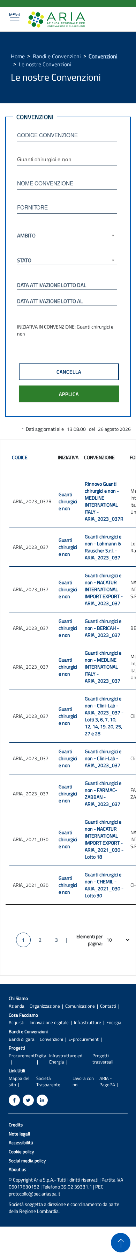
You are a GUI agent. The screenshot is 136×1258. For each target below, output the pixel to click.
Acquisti (16, 1022)
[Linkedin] (42, 1100)
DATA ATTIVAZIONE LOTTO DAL (51, 285)
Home (18, 56)
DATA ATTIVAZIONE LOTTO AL (50, 301)
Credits (16, 1124)
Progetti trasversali (102, 1058)
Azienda (16, 1006)
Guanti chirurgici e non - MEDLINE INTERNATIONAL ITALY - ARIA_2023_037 (103, 666)
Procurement (22, 1055)
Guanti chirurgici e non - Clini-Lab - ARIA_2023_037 (103, 758)
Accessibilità (21, 1142)
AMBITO (26, 235)
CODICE (20, 457)
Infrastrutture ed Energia (65, 1058)
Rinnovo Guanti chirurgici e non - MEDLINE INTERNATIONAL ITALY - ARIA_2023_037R (104, 501)
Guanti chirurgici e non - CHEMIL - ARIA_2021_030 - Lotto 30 (104, 885)
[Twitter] (28, 1100)
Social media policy (27, 1160)
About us (17, 1169)
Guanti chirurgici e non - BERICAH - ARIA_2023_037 (103, 628)
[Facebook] (14, 1100)
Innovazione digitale (49, 1022)
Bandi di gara (22, 1039)
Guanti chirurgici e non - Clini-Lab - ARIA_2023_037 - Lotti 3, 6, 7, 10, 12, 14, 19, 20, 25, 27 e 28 (104, 716)
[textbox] (67, 134)
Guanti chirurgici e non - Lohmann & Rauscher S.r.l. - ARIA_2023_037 (103, 547)
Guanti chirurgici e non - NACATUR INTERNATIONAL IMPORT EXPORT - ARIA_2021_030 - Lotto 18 (104, 839)
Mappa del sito (19, 1081)
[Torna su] (120, 1242)
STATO (24, 260)
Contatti (108, 1006)
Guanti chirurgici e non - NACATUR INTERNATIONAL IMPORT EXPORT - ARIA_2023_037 (104, 589)
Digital (41, 1055)
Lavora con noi (83, 1081)
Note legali (19, 1134)
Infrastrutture (87, 1022)
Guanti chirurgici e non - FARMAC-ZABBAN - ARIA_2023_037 (103, 793)
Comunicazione (80, 1006)
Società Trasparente (48, 1081)
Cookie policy (21, 1151)
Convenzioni (103, 56)
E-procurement (83, 1039)
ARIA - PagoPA (107, 1081)
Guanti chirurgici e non (68, 501)
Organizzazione (45, 1006)
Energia (113, 1022)
